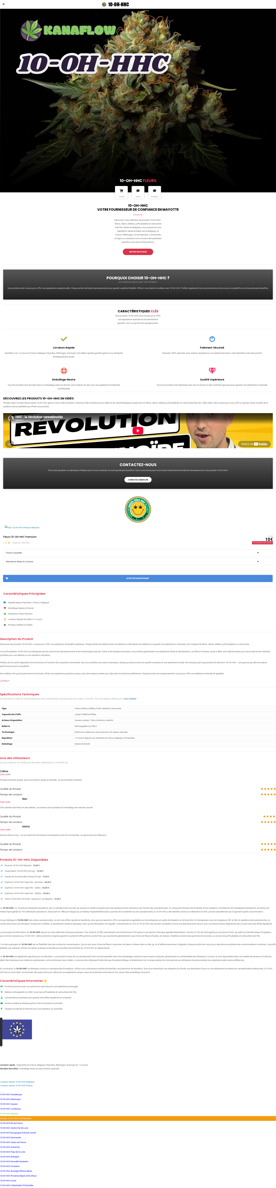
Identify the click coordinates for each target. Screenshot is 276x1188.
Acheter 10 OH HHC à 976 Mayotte (15, 1118)
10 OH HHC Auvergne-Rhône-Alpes (16, 1171)
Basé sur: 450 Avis (21, 543)
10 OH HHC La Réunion (10, 1109)
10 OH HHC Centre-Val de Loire (14, 1128)
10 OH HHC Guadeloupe (11, 1094)
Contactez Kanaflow (138, 480)
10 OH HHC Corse (8, 1181)
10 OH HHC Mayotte (9, 1114)
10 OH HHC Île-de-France (11, 1123)
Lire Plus (4, 681)
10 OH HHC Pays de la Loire (12, 1152)
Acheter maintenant (137, 578)
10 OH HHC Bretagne (9, 1157)
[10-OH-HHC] (120, 4)
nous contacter (130, 699)
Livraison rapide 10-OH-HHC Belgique (17, 1082)
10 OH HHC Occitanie (9, 1166)
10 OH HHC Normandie (10, 1137)
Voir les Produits (138, 1055)
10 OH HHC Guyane (9, 1104)
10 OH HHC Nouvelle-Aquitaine (14, 1161)
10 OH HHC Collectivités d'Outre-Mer (16, 1185)
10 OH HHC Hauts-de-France (13, 1142)
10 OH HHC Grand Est (10, 1147)
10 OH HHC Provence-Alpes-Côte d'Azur (18, 1176)
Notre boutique (138, 252)
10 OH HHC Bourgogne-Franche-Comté (18, 1133)
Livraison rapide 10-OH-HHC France (16, 1085)
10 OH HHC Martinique (10, 1099)
